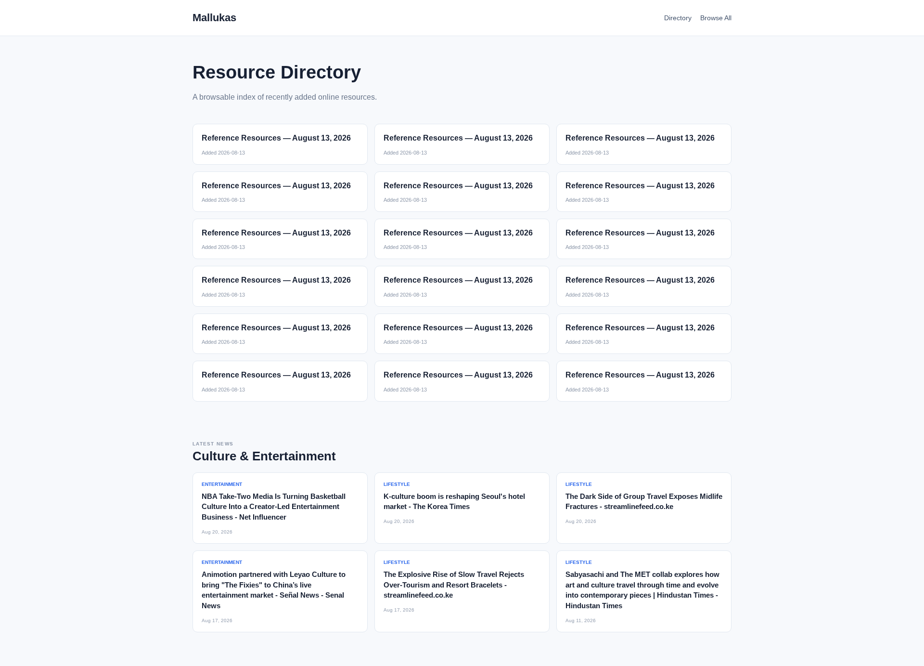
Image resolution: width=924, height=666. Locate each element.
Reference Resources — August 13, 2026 (276, 138)
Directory (678, 18)
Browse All (716, 18)
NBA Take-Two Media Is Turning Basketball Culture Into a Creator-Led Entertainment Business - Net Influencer (274, 507)
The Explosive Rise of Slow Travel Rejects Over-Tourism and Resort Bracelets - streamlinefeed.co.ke (454, 585)
